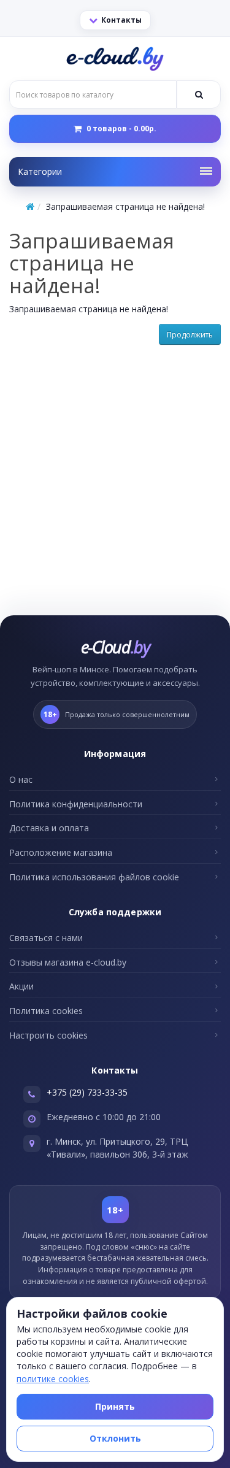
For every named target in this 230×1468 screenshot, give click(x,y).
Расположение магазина (60, 852)
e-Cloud (115, 647)
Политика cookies (46, 1010)
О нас (21, 779)
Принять (115, 1406)
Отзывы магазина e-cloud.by (67, 962)
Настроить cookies (48, 1035)
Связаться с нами (46, 937)
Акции (21, 986)
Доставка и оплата (49, 828)
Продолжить (190, 334)
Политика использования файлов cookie (94, 877)
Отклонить (115, 1438)
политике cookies (53, 1379)
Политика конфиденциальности (75, 804)
